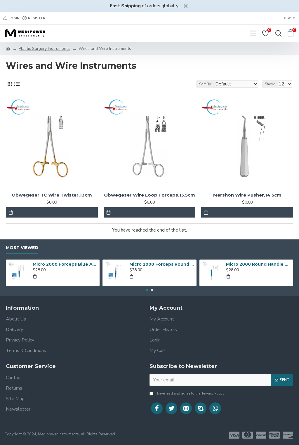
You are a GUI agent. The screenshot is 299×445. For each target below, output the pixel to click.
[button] (147, 290)
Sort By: (205, 84)
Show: (270, 84)
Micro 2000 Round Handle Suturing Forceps (258, 264)
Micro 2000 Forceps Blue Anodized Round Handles (65, 264)
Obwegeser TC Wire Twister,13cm (52, 195)
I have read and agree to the (189, 393)
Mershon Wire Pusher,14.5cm (247, 195)
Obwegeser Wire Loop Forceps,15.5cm (149, 195)
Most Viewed (22, 247)
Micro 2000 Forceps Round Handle (161, 264)
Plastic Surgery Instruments (44, 48)
